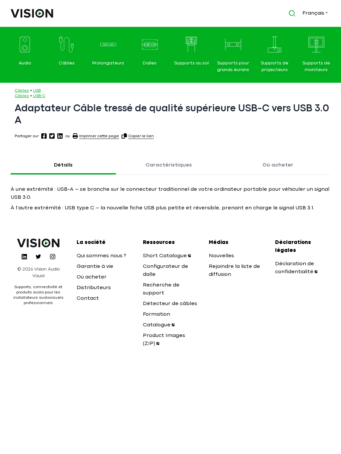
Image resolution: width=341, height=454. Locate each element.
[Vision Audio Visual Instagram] (52, 256)
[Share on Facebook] (44, 136)
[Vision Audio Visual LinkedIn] (24, 256)
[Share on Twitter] (52, 136)
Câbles (22, 90)
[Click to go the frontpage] (32, 13)
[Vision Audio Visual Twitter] (38, 256)
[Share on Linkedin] (60, 136)
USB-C (39, 96)
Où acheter (277, 165)
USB (37, 90)
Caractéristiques (169, 165)
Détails (63, 165)
